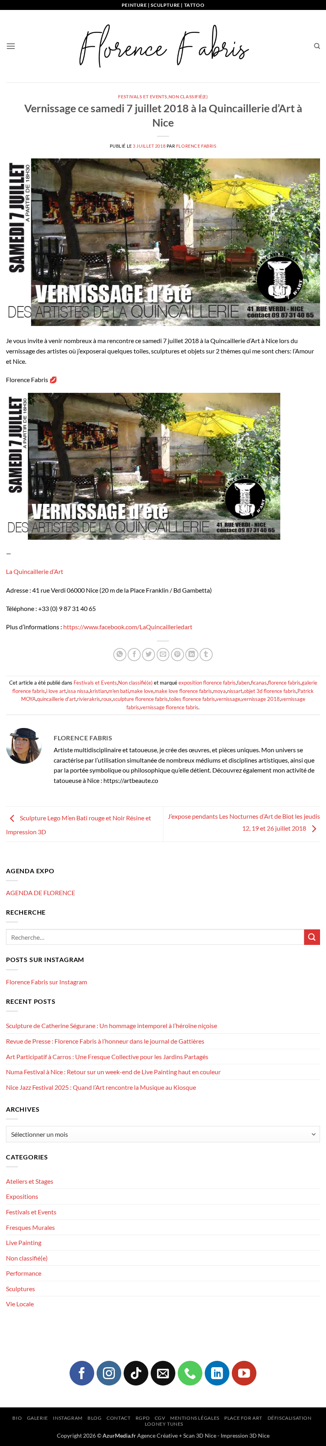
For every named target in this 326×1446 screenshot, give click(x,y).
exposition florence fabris (207, 682)
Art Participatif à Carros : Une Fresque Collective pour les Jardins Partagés (107, 1056)
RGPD (142, 1418)
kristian (98, 691)
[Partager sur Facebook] (134, 654)
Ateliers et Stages (29, 1181)
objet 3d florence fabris (270, 691)
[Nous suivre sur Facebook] (82, 1373)
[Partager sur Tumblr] (206, 654)
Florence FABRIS (196, 145)
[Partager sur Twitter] (148, 654)
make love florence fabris (183, 691)
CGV (160, 1418)
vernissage (228, 699)
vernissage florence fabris (169, 707)
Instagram (68, 1418)
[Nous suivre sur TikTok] (136, 1373)
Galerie (37, 1418)
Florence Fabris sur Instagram (46, 981)
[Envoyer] (312, 937)
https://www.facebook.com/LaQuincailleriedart (127, 626)
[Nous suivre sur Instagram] (109, 1373)
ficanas (259, 682)
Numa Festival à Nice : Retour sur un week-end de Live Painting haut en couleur (113, 1071)
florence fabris (284, 682)
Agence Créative (157, 1435)
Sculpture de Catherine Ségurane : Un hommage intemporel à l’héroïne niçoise (111, 1025)
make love (141, 691)
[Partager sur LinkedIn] (191, 654)
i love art (56, 691)
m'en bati (118, 691)
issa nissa (78, 691)
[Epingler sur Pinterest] (177, 654)
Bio (17, 1418)
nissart (235, 691)
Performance (23, 1273)
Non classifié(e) (188, 96)
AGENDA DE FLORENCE (40, 892)
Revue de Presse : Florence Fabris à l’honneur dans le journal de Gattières (105, 1041)
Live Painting (23, 1242)
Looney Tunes (164, 1424)
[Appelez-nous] (190, 1373)
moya (219, 691)
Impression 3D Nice (245, 1435)
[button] (11, 46)
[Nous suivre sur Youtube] (244, 1373)
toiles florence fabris (192, 699)
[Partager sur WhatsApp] (119, 654)
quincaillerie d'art (56, 699)
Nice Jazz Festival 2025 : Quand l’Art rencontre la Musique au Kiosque (101, 1087)
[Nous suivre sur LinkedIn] (217, 1373)
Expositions (22, 1196)
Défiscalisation (290, 1418)
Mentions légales (194, 1418)
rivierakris (88, 699)
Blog (94, 1418)
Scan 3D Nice (199, 1435)
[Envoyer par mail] (163, 654)
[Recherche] (317, 46)
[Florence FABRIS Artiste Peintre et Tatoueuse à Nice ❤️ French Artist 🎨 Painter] (163, 46)
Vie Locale (20, 1303)
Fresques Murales (30, 1227)
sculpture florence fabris (140, 699)
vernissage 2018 (260, 699)
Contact (118, 1418)
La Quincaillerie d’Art (34, 571)
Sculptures (20, 1288)
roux (106, 699)
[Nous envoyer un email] (163, 1373)
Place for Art (243, 1418)
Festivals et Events (142, 96)
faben (243, 682)
